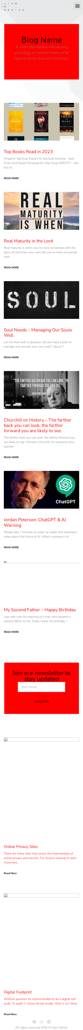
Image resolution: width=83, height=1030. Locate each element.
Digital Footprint (18, 992)
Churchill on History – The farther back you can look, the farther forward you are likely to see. (37, 425)
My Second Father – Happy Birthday (40, 610)
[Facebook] (34, 1022)
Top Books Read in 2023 (28, 152)
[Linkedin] (48, 1022)
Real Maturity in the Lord (28, 241)
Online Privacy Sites (21, 846)
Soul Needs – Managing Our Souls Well (38, 332)
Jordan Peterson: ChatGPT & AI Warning (35, 522)
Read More (11, 178)
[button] (77, 5)
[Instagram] (41, 1022)
